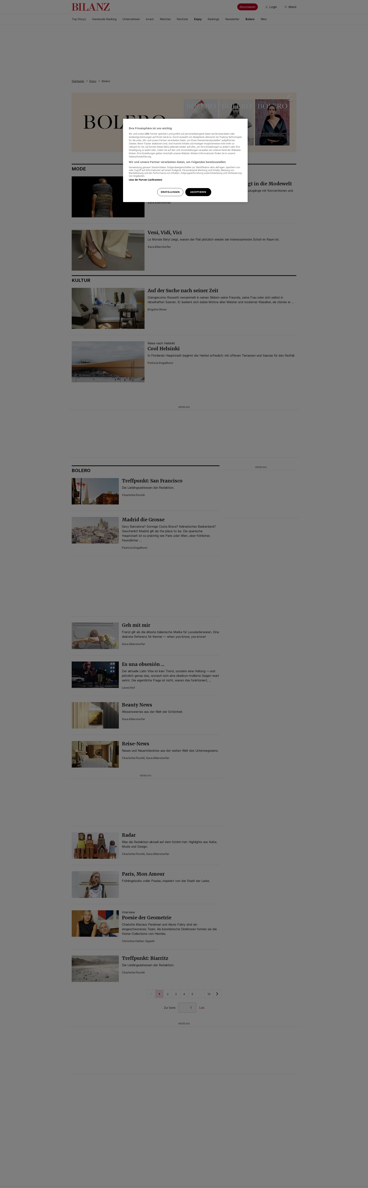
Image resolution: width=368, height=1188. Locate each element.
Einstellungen (170, 192)
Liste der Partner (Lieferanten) (145, 179)
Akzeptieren (198, 192)
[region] (185, 160)
